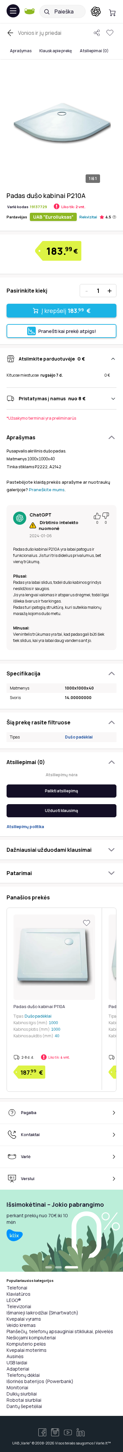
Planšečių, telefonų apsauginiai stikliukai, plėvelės (60, 1331)
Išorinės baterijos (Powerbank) (40, 1381)
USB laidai (17, 1362)
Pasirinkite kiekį (27, 290)
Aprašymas (20, 51)
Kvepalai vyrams (24, 1319)
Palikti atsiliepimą (61, 791)
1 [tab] (48, 1267)
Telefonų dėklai (23, 1375)
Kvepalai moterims (27, 1350)
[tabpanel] (61, 1231)
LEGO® (14, 1300)
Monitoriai (17, 1387)
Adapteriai (18, 1369)
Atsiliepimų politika (25, 826)
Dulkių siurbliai (22, 1394)
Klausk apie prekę (55, 51)
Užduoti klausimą (61, 810)
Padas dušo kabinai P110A (39, 1006)
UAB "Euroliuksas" (53, 217)
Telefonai (17, 1288)
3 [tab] (71, 1267)
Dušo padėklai (78, 737)
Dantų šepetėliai (24, 1406)
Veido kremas (21, 1325)
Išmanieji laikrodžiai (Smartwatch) (42, 1312)
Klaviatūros (19, 1294)
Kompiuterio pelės (26, 1344)
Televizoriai (19, 1306)
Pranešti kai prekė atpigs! (67, 331)
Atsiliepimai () (94, 51)
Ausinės (15, 1356)
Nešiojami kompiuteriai (31, 1337)
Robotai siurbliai (24, 1400)
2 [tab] (58, 1267)
